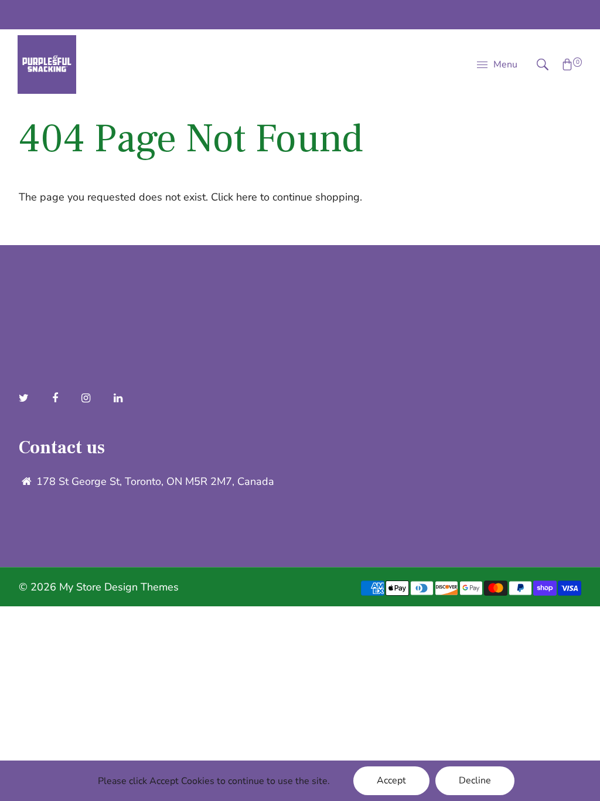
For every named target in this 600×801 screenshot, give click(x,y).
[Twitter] (25, 398)
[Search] (536, 64)
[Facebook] (56, 398)
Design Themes (141, 587)
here (246, 197)
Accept (391, 780)
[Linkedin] (119, 398)
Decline (475, 780)
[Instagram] (87, 398)
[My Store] (47, 63)
